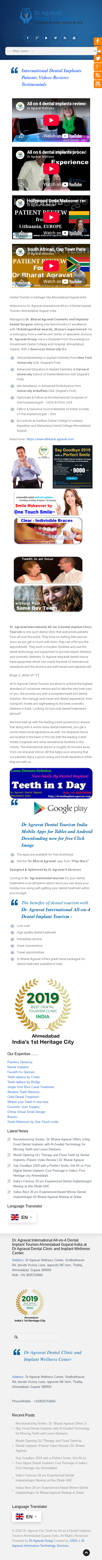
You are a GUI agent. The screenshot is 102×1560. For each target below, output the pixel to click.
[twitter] (98, 60)
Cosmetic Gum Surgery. (23, 1107)
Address (17, 1260)
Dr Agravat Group (41, 1540)
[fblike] (98, 52)
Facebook (28, 38)
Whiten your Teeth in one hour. (28, 1102)
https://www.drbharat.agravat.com (50, 439)
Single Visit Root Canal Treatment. (31, 1087)
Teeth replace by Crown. (24, 1077)
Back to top (86, 1552)
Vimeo (55, 38)
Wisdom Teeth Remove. (23, 1092)
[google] (98, 69)
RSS (65, 38)
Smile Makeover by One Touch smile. (33, 1122)
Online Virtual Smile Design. (26, 1112)
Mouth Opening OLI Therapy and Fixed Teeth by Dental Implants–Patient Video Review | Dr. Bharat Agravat (50, 1445)
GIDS (74, 1540)
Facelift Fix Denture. (21, 1072)
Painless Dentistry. (20, 1062)
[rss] (98, 77)
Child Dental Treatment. (23, 1097)
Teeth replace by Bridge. (24, 1082)
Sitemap (74, 38)
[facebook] (98, 43)
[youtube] (98, 86)
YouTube (46, 38)
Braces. (12, 1117)
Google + (37, 38)
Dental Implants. (18, 1067)
